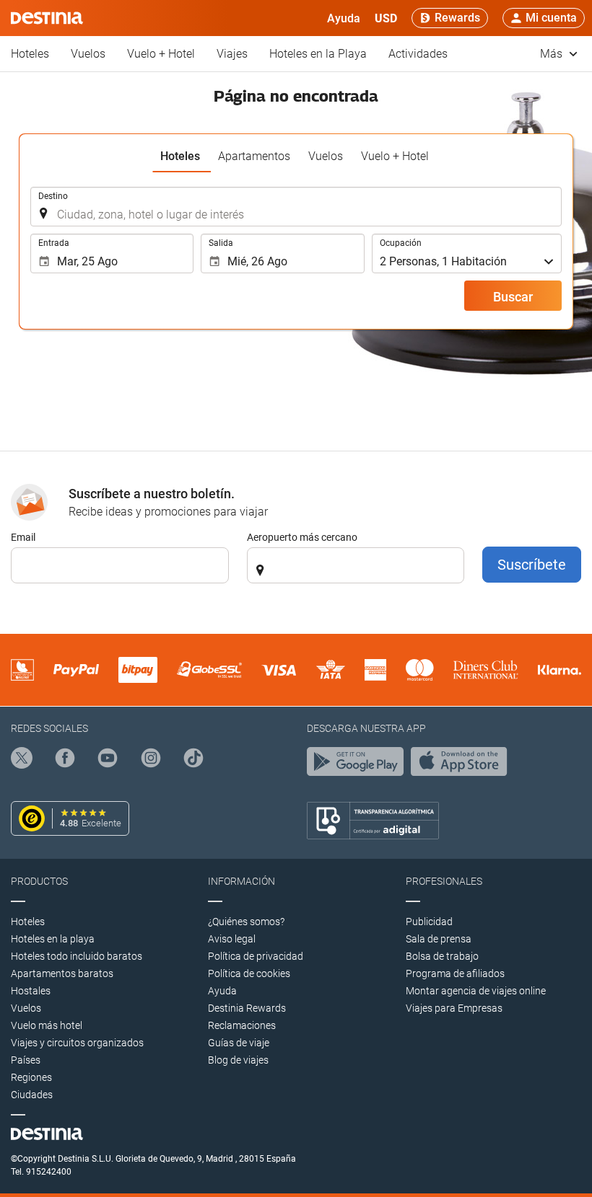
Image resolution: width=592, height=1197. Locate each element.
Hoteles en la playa (53, 939)
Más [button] (552, 54)
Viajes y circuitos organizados (77, 1042)
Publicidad (429, 921)
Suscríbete (531, 564)
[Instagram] (151, 760)
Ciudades (32, 1094)
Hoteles (30, 54)
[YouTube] (107, 760)
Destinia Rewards (247, 1008)
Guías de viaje (238, 1042)
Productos (39, 881)
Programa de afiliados (455, 973)
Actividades (418, 54)
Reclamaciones (242, 1025)
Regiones (31, 1077)
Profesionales (444, 881)
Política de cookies (249, 973)
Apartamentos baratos (62, 973)
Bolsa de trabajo (442, 956)
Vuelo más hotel (46, 1025)
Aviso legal (232, 939)
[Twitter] (21, 760)
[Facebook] (65, 760)
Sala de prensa (438, 939)
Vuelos (88, 54)
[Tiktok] (193, 760)
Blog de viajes (238, 1060)
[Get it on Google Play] (359, 765)
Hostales (31, 991)
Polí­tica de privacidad (255, 956)
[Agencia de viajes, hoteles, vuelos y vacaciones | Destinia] (47, 18)
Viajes (232, 54)
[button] (385, 18)
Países (25, 1060)
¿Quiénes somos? (246, 921)
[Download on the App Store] (463, 765)
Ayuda (222, 991)
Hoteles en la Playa (318, 54)
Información (241, 881)
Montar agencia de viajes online (476, 991)
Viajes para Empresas (454, 1008)
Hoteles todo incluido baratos (76, 956)
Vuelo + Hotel (161, 54)
